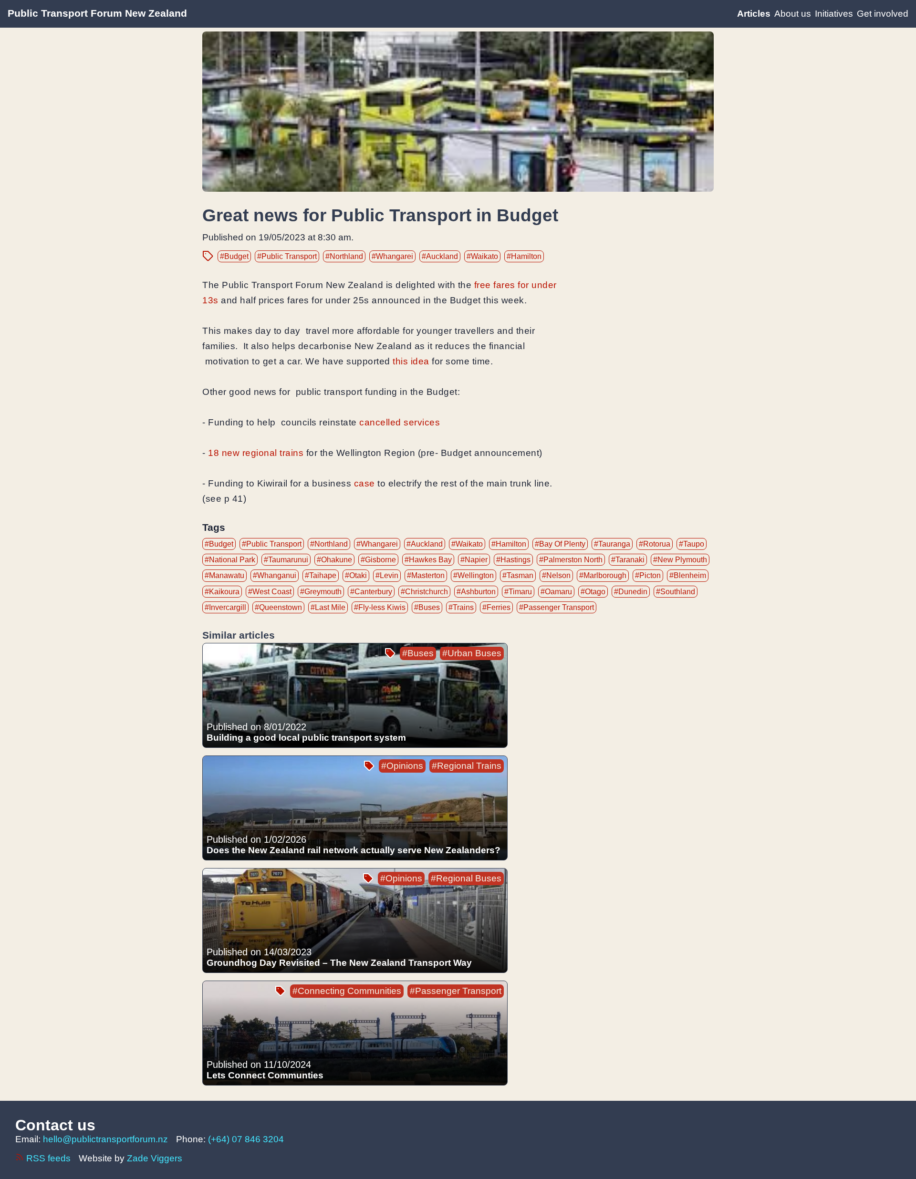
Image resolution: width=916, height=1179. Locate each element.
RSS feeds (48, 1158)
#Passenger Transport (556, 607)
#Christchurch (424, 592)
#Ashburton (476, 592)
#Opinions (402, 766)
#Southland (675, 592)
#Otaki (356, 575)
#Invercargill (225, 607)
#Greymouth (321, 592)
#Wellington (473, 575)
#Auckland (440, 256)
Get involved (882, 14)
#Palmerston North (571, 560)
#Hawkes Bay (428, 560)
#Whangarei (392, 256)
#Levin (386, 575)
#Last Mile (328, 607)
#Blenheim (687, 575)
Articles (753, 14)
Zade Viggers (154, 1158)
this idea (411, 361)
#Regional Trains (466, 766)
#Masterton (426, 575)
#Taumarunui (286, 560)
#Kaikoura (222, 592)
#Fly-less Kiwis (380, 607)
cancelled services (399, 422)
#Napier (474, 560)
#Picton (648, 575)
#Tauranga (612, 544)
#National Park (230, 560)
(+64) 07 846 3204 (246, 1139)
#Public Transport (287, 256)
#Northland (344, 256)
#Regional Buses (466, 878)
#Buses (427, 607)
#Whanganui (274, 575)
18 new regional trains (255, 453)
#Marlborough (602, 575)
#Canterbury (371, 592)
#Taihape (320, 575)
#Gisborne (378, 560)
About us (792, 14)
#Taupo (691, 544)
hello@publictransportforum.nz (105, 1139)
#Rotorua (654, 544)
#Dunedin (630, 592)
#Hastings (513, 560)
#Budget (234, 256)
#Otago (593, 592)
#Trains (461, 607)
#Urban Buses (471, 653)
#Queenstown (278, 607)
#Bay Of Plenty (560, 544)
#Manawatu (224, 575)
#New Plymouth (680, 560)
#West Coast (269, 592)
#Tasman (517, 575)
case (364, 483)
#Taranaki (628, 560)
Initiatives (834, 14)
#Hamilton (524, 256)
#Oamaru (556, 592)
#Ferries (496, 607)
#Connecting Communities (346, 991)
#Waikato (482, 256)
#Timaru (518, 592)
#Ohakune (334, 560)
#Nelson (556, 575)
